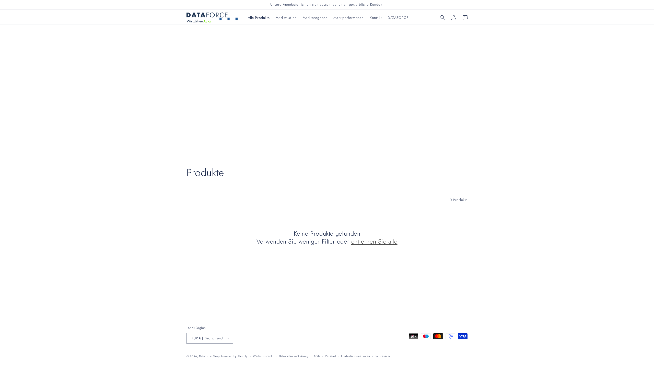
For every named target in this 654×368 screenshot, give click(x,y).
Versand (330, 356)
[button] (442, 17)
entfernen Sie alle (374, 241)
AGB (317, 356)
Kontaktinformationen (355, 356)
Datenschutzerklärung (293, 356)
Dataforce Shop (209, 356)
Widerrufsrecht (263, 356)
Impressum (383, 356)
